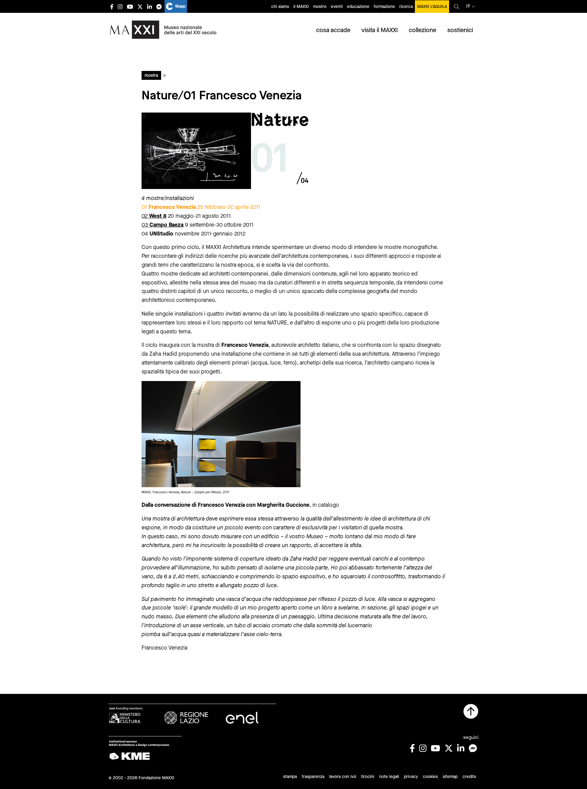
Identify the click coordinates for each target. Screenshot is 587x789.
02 (154, 216)
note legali (389, 777)
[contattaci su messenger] (159, 6)
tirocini (367, 777)
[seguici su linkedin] (149, 6)
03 (146, 224)
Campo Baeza (166, 224)
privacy (411, 777)
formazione (384, 6)
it (468, 6)
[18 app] (175, 6)
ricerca (406, 6)
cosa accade (333, 30)
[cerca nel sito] (456, 6)
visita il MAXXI (379, 30)
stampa (290, 777)
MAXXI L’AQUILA (432, 6)
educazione (358, 6)
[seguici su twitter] (140, 6)
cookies (430, 777)
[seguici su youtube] (130, 6)
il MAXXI (301, 6)
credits (469, 777)
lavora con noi (342, 777)
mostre (320, 6)
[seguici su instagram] (120, 6)
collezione (422, 30)
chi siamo (280, 6)
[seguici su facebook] (112, 6)
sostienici (460, 30)
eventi (337, 6)
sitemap (450, 777)
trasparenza (313, 777)
